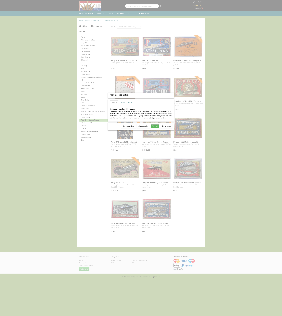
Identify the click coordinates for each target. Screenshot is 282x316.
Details (122, 103)
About (130, 103)
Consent (114, 103)
